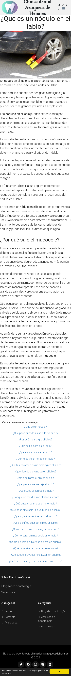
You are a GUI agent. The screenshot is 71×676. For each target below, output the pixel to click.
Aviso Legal (11, 622)
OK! (59, 671)
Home (8, 611)
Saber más (8, 592)
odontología (48, 626)
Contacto (10, 617)
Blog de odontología (53, 611)
